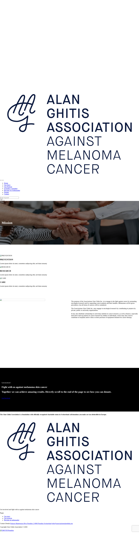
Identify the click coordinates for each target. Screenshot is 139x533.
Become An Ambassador (12, 190)
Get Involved (6, 398)
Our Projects (8, 187)
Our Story (7, 185)
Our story (7, 516)
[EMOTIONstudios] (7, 530)
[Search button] (1, 180)
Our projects (8, 518)
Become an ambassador (11, 520)
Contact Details (5, 523)
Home (6, 183)
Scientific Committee (11, 188)
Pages (2, 513)
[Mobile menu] (3, 180)
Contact (6, 194)
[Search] (4, 200)
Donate (6, 192)
